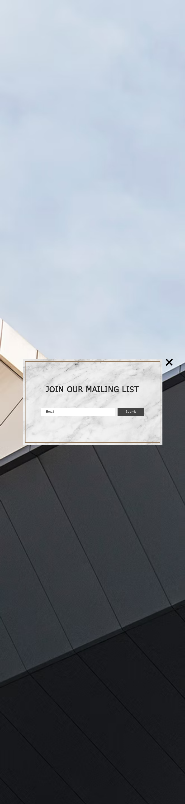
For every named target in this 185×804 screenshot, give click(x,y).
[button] (169, 362)
